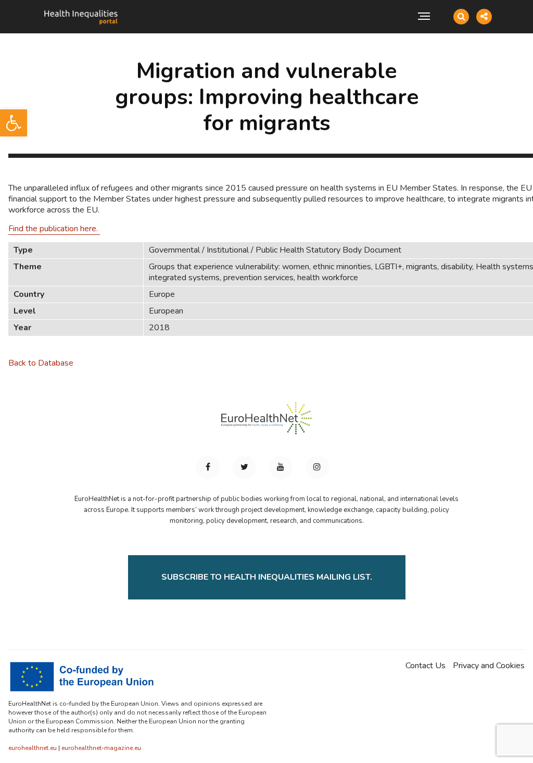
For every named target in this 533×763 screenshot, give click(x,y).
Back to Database (40, 363)
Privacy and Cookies (489, 665)
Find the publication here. (54, 228)
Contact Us (425, 665)
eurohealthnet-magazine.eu (101, 748)
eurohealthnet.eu (32, 748)
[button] (13, 122)
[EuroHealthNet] (266, 423)
